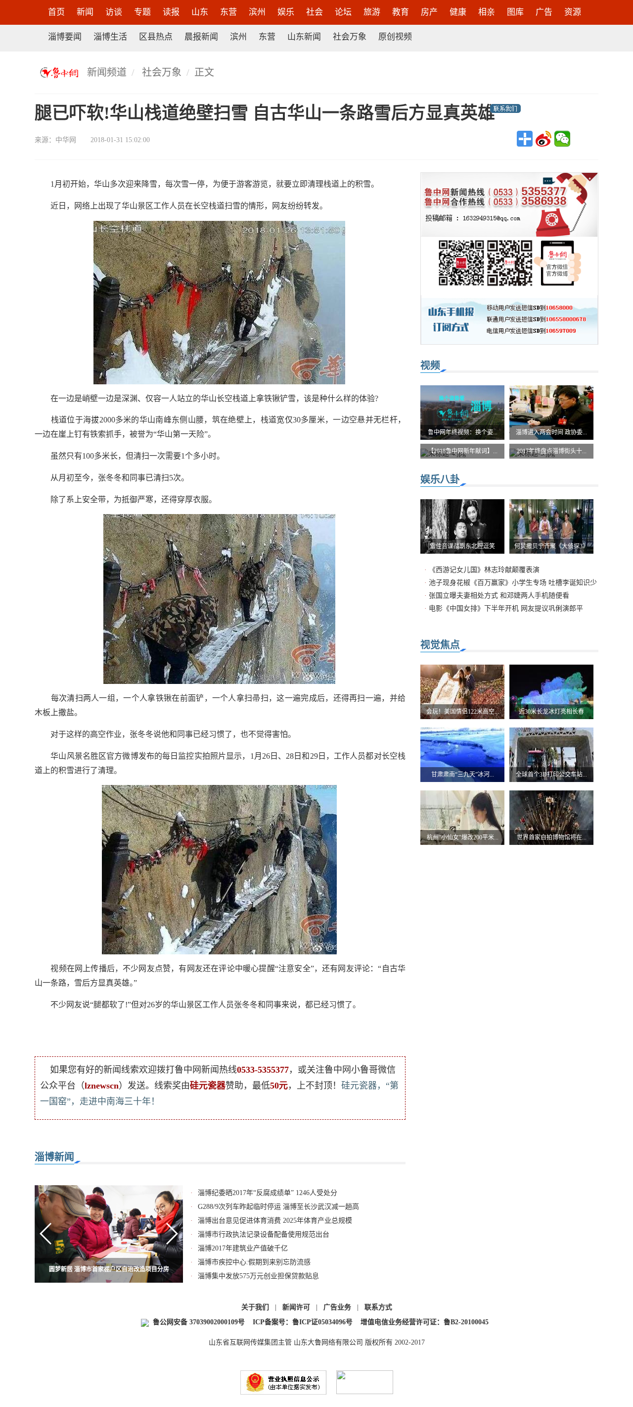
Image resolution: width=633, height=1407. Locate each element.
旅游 (371, 12)
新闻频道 (107, 72)
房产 (429, 12)
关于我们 (255, 1307)
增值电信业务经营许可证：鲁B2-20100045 (425, 1322)
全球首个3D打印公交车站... (551, 774)
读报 (171, 12)
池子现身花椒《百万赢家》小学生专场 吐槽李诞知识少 (513, 582)
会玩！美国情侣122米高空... (462, 711)
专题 (142, 12)
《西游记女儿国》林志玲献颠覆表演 (484, 569)
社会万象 (349, 37)
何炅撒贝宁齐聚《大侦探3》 (551, 546)
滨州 (257, 12)
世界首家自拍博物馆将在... (552, 837)
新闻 (85, 12)
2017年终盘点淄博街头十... (552, 451)
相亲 (486, 12)
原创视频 (395, 37)
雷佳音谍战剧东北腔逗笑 (462, 546)
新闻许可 (296, 1307)
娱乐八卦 (440, 479)
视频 (430, 365)
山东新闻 (304, 37)
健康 (458, 12)
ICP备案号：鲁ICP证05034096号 (303, 1322)
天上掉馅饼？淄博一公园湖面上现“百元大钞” (108, 1269)
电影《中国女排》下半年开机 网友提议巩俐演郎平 (506, 608)
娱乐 (285, 12)
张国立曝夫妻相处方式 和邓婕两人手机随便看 (499, 595)
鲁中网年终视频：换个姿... (462, 432)
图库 (515, 12)
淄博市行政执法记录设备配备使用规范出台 (263, 1234)
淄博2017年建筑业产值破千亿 (243, 1248)
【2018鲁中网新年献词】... (462, 451)
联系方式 (378, 1307)
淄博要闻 (65, 37)
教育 (400, 12)
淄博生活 (110, 37)
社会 (314, 12)
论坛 (343, 12)
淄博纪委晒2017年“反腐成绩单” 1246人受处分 (267, 1193)
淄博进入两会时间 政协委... (551, 432)
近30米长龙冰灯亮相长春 (551, 711)
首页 (56, 12)
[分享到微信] (562, 139)
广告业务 (337, 1307)
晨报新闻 (201, 37)
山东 (199, 12)
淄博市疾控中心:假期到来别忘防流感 (254, 1262)
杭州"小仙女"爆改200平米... (462, 837)
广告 (544, 12)
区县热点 (156, 37)
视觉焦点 (440, 644)
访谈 (113, 12)
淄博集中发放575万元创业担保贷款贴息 (258, 1276)
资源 (572, 12)
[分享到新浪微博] (543, 139)
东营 (228, 12)
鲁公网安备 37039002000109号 (199, 1322)
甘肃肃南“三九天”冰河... (462, 774)
